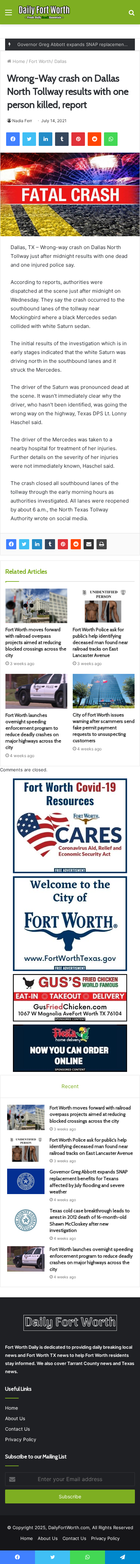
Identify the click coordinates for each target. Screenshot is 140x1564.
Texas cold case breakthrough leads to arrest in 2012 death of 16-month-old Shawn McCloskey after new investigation (90, 1221)
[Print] (102, 544)
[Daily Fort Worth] (44, 12)
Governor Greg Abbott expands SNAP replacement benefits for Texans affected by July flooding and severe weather (89, 1182)
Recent (70, 1086)
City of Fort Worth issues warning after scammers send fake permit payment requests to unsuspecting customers (104, 728)
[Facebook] (11, 544)
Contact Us (17, 1429)
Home (18, 61)
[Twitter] (24, 544)
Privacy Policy (20, 1439)
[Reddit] (76, 544)
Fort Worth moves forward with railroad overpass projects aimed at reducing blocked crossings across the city (35, 642)
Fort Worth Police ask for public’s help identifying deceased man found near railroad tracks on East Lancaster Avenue (100, 642)
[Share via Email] (89, 544)
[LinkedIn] (37, 544)
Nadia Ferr (22, 120)
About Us (15, 1418)
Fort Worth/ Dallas (48, 61)
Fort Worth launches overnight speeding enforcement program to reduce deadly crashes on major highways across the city (33, 731)
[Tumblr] (50, 544)
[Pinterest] (63, 544)
